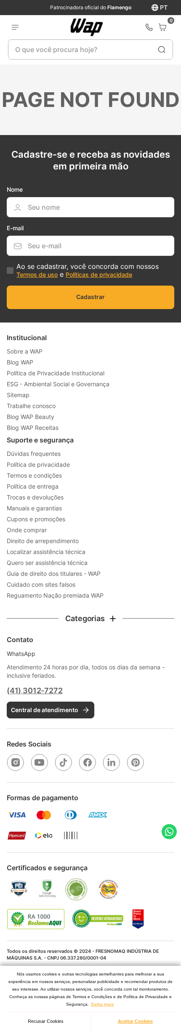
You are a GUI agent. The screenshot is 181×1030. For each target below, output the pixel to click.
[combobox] (90, 49)
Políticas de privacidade (99, 274)
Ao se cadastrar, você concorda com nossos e (87, 270)
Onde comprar (27, 529)
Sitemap (18, 394)
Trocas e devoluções (35, 497)
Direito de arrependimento (43, 540)
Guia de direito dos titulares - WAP (54, 573)
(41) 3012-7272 (34, 690)
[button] (90, 619)
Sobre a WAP (25, 351)
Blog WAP (20, 362)
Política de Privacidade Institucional (55, 373)
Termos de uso (37, 274)
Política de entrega (33, 486)
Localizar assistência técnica (46, 551)
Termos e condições (34, 475)
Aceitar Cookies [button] (135, 1021)
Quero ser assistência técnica (47, 562)
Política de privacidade (38, 464)
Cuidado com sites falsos (41, 584)
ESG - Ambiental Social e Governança (58, 384)
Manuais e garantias (34, 508)
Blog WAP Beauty (30, 416)
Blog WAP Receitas (33, 427)
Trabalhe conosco (31, 405)
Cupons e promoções (36, 519)
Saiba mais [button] (102, 1004)
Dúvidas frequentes (34, 453)
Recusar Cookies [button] (46, 1021)
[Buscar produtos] (162, 49)
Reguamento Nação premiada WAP (55, 595)
